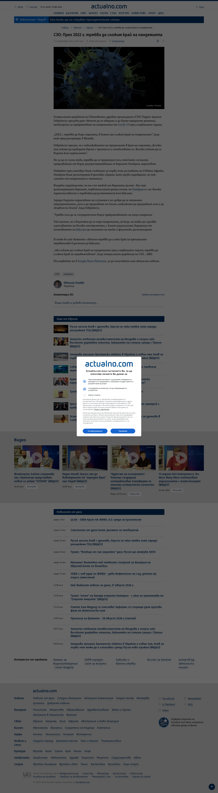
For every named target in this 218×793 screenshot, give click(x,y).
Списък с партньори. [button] (102, 409)
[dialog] (109, 396)
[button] (109, 395)
